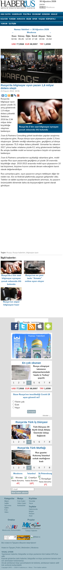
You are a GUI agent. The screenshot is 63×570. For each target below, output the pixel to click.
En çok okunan (31, 362)
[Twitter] (5, 95)
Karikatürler (21, 505)
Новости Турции (8, 548)
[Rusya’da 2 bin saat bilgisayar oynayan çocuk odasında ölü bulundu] (12, 262)
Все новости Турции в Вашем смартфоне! (18, 543)
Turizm (12, 19)
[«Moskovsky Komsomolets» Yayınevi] (11, 525)
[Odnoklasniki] (9, 95)
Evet (17, 405)
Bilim (28, 19)
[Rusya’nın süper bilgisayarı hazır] (12, 288)
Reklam (31, 513)
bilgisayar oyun (32, 253)
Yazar (31, 503)
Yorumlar (32, 501)
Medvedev (26, 548)
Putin (18, 548)
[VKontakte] (2, 95)
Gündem (46, 14)
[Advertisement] (31, 218)
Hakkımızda (33, 509)
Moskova (34, 548)
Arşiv (31, 516)
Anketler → (47, 415)
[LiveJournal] (15, 95)
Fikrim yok (19, 402)
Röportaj (51, 19)
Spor (34, 19)
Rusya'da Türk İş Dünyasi (31, 422)
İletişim (31, 511)
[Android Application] (48, 326)
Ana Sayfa (6, 14)
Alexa (30, 567)
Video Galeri (21, 503)
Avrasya (21, 19)
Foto (6, 510)
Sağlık (6, 503)
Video (6, 512)
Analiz (54, 14)
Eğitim (6, 508)
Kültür (4, 19)
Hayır (17, 408)
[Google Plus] (18, 95)
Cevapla (31, 412)
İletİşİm (12, 24)
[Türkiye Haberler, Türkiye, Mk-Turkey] (31, 525)
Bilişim (6, 501)
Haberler (17, 14)
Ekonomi (36, 14)
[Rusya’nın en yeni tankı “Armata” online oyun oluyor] (35, 262)
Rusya (9, 253)
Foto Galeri (21, 501)
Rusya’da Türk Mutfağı (31, 447)
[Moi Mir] (12, 95)
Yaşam (41, 19)
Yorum (4, 24)
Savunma (7, 505)
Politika (27, 14)
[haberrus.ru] (18, 4)
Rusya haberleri (19, 253)
